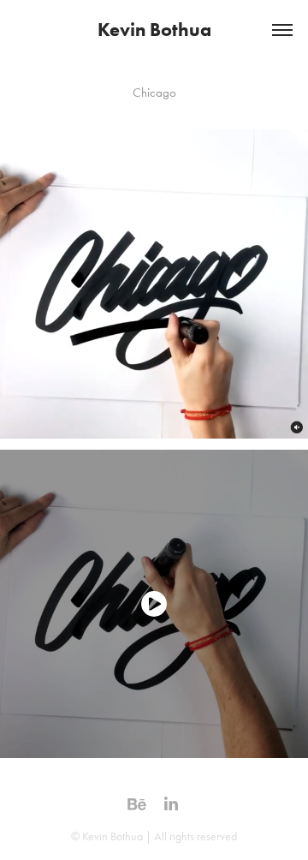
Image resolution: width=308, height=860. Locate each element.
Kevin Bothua (154, 29)
